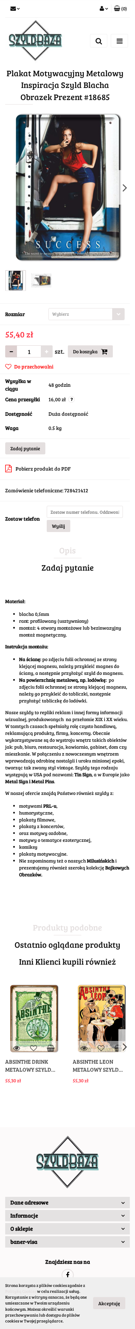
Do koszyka (86, 351)
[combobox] (86, 314)
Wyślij (58, 526)
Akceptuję (109, 1303)
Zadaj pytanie (25, 448)
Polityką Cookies (20, 1291)
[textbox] (80, 314)
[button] (120, 8)
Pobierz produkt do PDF (43, 468)
